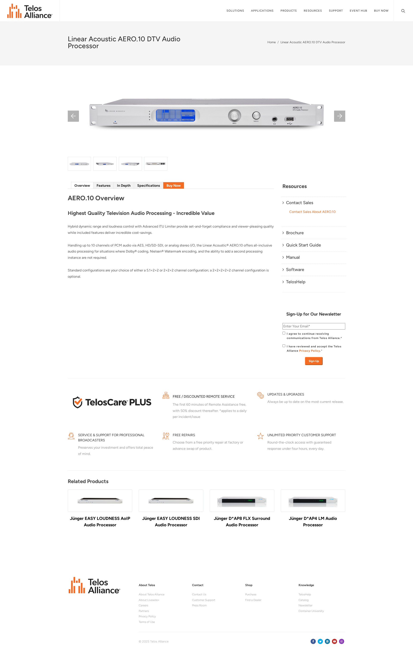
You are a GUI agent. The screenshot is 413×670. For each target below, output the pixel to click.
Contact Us (199, 594)
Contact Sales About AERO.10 (312, 212)
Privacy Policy (309, 350)
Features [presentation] (103, 185)
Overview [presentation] (82, 185)
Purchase (250, 594)
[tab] (82, 185)
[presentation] (64, 516)
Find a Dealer (253, 600)
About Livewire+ (149, 600)
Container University (311, 611)
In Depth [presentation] (124, 185)
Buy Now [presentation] (173, 185)
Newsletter (305, 605)
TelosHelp (305, 594)
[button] (73, 116)
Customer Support (203, 600)
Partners (144, 611)
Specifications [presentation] (148, 185)
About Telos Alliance (151, 594)
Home (271, 42)
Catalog (304, 600)
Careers (143, 605)
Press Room (199, 605)
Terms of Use (147, 622)
